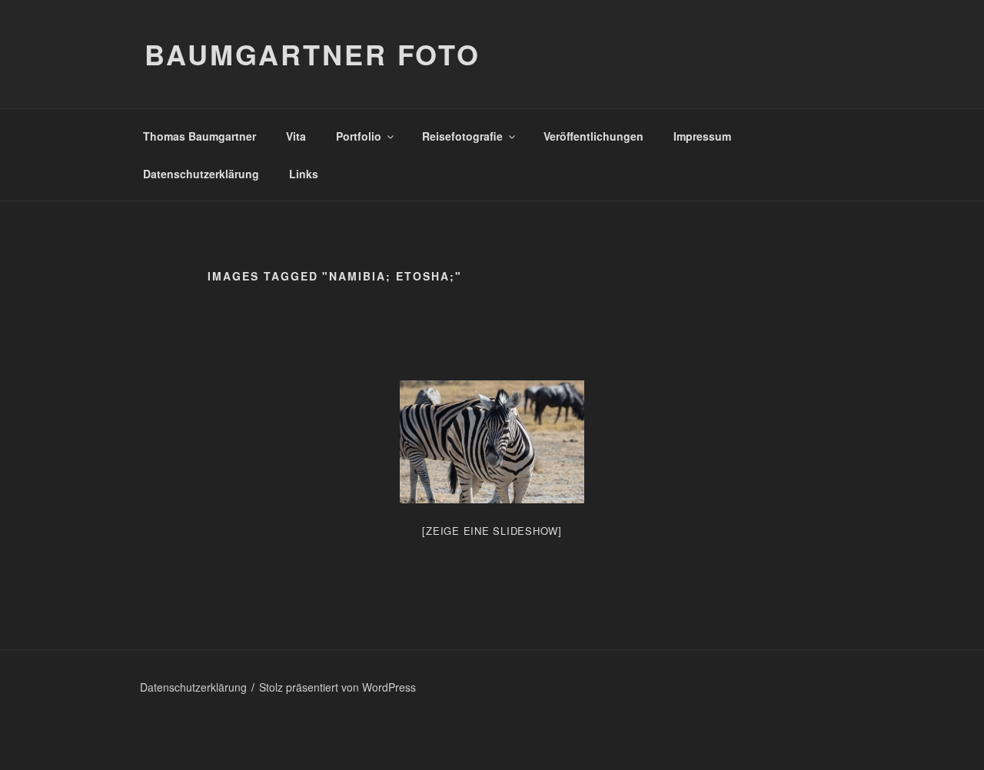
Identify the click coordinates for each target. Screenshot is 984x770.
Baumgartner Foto (312, 54)
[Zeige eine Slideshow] (492, 530)
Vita (296, 136)
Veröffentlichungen (593, 136)
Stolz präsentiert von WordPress (337, 687)
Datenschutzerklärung (201, 173)
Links (303, 173)
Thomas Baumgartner (199, 136)
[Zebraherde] (492, 441)
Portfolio (358, 136)
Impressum (702, 136)
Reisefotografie (462, 136)
